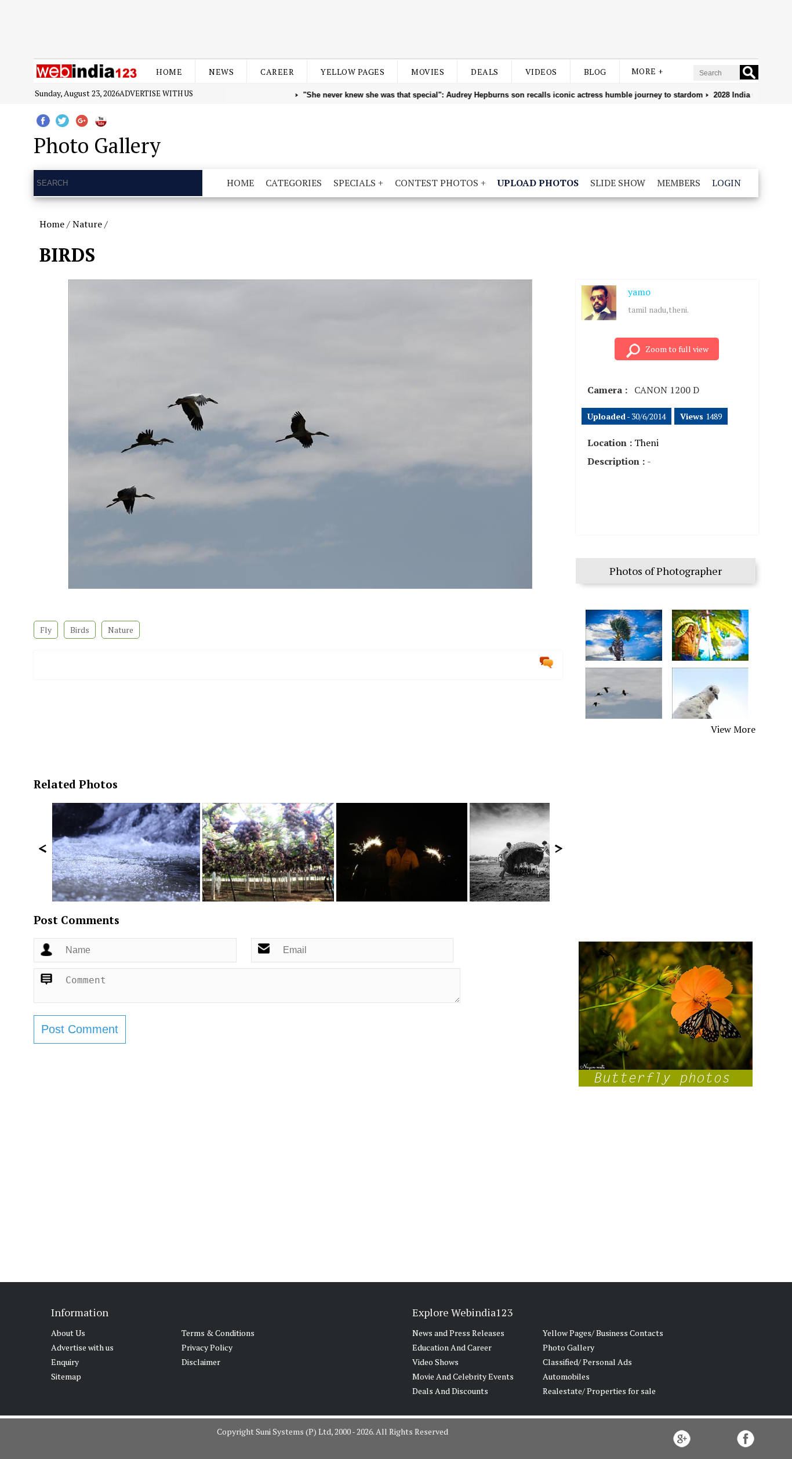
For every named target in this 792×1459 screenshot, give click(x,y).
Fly (46, 629)
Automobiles (566, 1376)
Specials (354, 182)
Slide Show (617, 182)
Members (678, 182)
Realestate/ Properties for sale (599, 1390)
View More (733, 729)
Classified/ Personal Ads (587, 1361)
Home (169, 71)
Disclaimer (200, 1361)
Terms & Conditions (218, 1332)
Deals (485, 71)
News (221, 71)
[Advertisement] (396, 28)
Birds (79, 629)
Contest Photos (436, 182)
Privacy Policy (206, 1347)
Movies (427, 71)
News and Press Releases (458, 1332)
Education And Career (452, 1347)
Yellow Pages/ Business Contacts (603, 1332)
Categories (294, 182)
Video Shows (435, 1361)
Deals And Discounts (450, 1390)
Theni (646, 442)
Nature (87, 224)
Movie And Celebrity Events (463, 1376)
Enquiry (65, 1361)
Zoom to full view (677, 348)
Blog (595, 71)
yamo (639, 291)
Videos (541, 71)
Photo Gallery (568, 1347)
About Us (68, 1332)
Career (277, 71)
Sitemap (66, 1376)
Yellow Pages (352, 71)
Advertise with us (156, 93)
